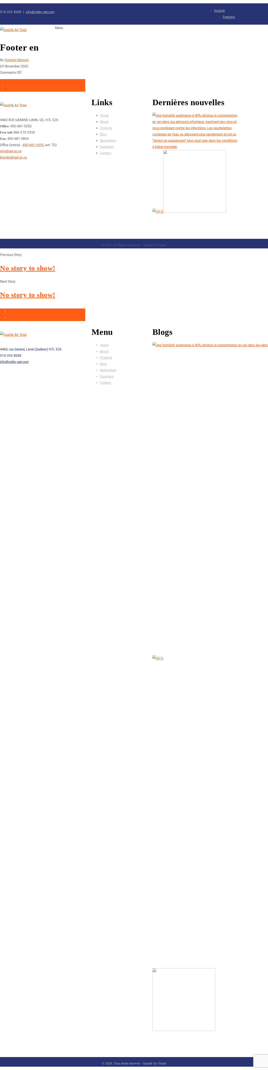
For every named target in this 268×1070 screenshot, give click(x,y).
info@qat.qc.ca (10, 151)
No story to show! (27, 268)
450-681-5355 (33, 145)
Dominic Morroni (17, 60)
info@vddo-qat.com (40, 12)
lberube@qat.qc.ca (13, 157)
